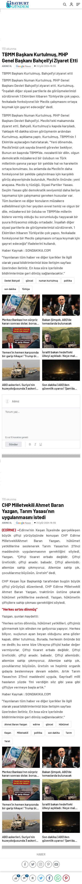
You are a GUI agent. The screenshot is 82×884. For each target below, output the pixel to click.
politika (68, 280)
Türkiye (26, 289)
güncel (29, 280)
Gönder (13, 444)
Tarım (69, 732)
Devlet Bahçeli (12, 280)
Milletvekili (22, 732)
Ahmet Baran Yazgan (15, 724)
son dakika (10, 289)
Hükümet (64, 724)
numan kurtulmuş (48, 280)
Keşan (7, 732)
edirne (36, 724)
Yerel (7, 741)
